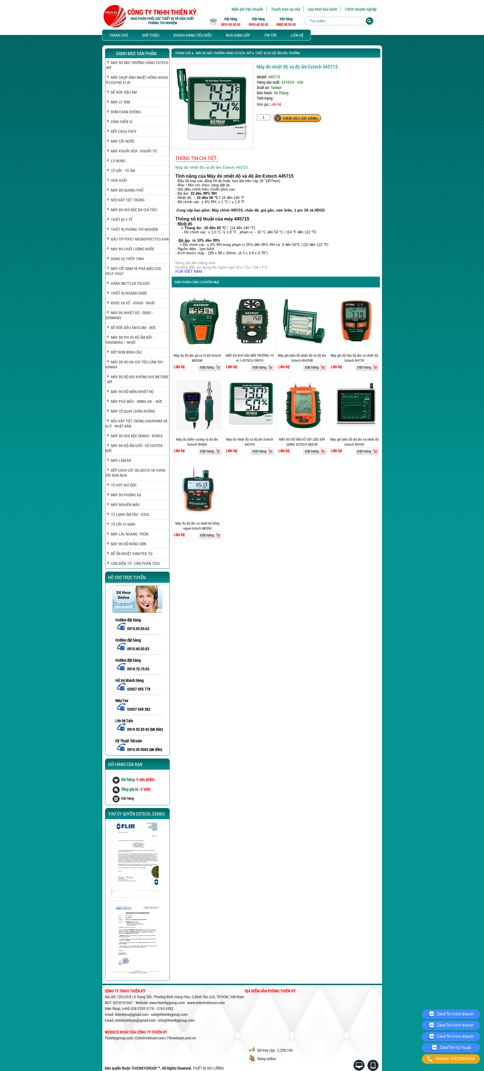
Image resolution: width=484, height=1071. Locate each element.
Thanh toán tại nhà (285, 9)
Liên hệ (297, 35)
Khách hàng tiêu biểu (192, 35)
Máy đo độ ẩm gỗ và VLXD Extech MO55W (197, 358)
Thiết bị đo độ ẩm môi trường (277, 53)
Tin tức (270, 35)
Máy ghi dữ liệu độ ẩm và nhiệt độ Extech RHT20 (354, 358)
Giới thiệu (150, 35)
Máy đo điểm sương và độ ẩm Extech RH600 (197, 442)
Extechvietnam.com (150, 1038)
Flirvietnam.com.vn (181, 1038)
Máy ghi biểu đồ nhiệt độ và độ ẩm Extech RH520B (302, 358)
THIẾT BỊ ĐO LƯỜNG (208, 1068)
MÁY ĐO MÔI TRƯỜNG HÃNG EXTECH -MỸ (223, 53)
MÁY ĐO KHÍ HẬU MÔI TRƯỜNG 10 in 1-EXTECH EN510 (250, 358)
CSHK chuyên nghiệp (361, 9)
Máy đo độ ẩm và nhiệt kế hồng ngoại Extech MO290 (197, 526)
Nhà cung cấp (238, 35)
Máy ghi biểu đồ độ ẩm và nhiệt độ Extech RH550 (354, 442)
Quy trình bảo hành (322, 9)
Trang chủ (118, 35)
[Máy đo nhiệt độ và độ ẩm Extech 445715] (212, 147)
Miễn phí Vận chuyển (247, 9)
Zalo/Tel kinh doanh (454, 1013)
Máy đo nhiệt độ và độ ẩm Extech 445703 (249, 442)
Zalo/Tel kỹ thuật (454, 1047)
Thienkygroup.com (119, 1038)
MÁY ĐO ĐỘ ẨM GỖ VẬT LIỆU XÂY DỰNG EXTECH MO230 (302, 442)
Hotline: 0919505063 (454, 1058)
